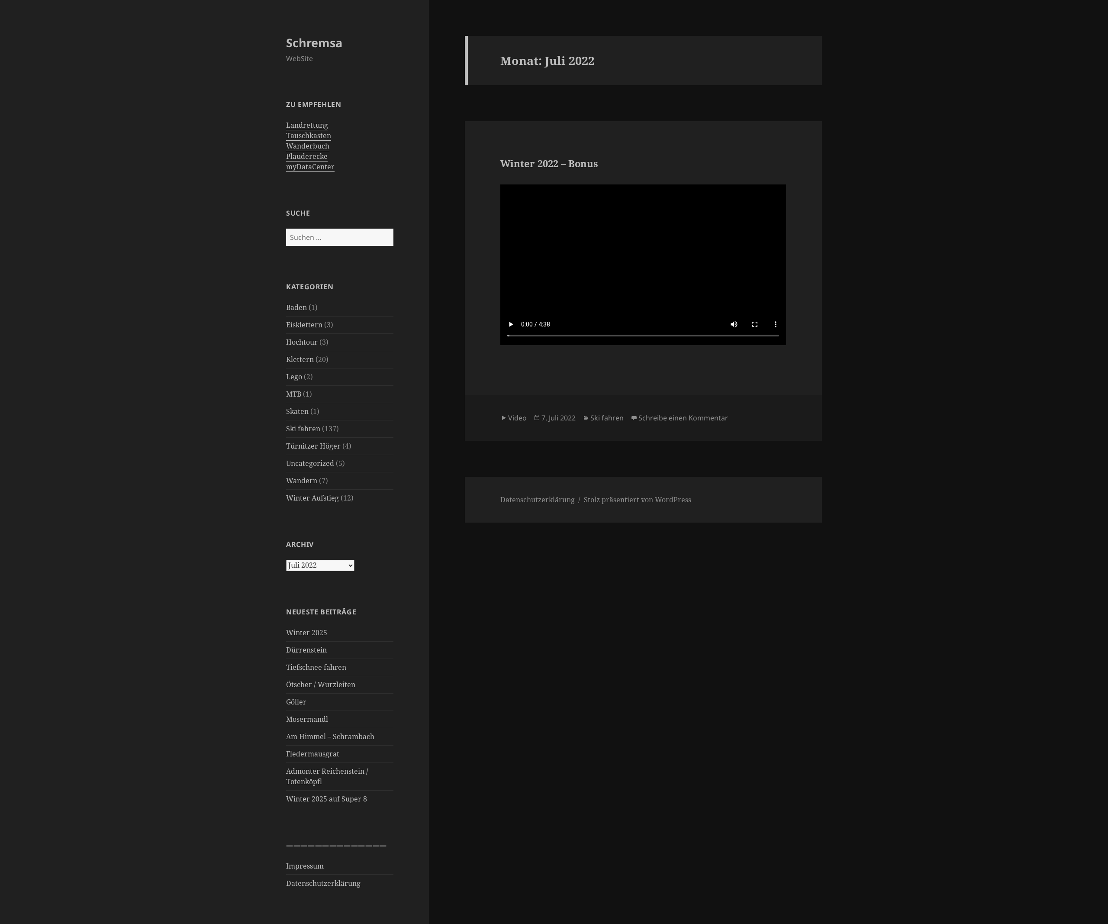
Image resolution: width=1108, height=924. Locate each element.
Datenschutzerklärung (323, 883)
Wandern (301, 480)
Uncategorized (310, 463)
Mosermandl (307, 719)
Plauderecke (307, 156)
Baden (296, 307)
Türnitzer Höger (313, 446)
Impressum (305, 866)
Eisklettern (304, 325)
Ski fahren (303, 428)
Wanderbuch (307, 146)
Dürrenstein (306, 650)
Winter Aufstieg (312, 498)
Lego (294, 376)
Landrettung (307, 125)
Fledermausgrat (312, 754)
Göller (296, 702)
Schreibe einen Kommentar (683, 418)
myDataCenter (310, 166)
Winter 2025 (306, 632)
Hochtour (302, 342)
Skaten (297, 411)
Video (517, 418)
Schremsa (314, 43)
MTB (293, 394)
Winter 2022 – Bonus (549, 163)
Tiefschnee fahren (316, 667)
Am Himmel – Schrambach (330, 736)
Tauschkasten (308, 135)
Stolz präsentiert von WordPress (637, 499)
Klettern (300, 359)
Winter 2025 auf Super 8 (326, 799)
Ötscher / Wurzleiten (320, 684)
